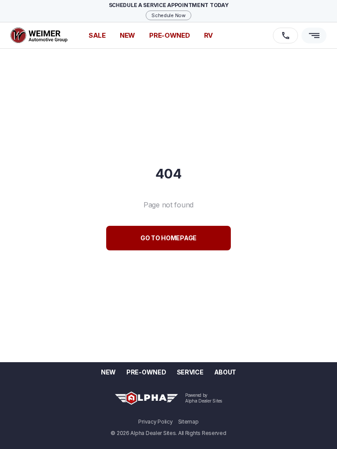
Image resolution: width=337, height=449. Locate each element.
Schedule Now (168, 15)
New (108, 372)
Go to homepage (168, 238)
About (225, 372)
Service (190, 372)
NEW (127, 35)
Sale (97, 35)
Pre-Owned (146, 372)
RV (208, 35)
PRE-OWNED (169, 35)
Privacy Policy (155, 421)
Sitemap (188, 421)
